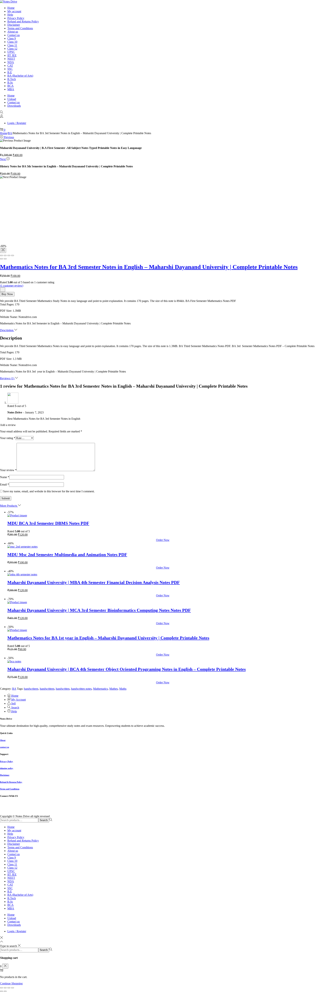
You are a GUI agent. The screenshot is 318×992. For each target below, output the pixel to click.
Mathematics (100, 688)
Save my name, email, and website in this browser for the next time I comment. (49, 491)
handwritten (63, 688)
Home (3, 133)
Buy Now (7, 294)
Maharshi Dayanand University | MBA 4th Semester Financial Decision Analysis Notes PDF (93, 582)
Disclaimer (4, 775)
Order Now (162, 540)
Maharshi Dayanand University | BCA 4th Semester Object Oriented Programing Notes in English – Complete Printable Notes (126, 669)
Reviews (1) (7, 378)
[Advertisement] (159, 206)
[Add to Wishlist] (2, 289)
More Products (9, 505)
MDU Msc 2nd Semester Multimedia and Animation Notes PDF (67, 554)
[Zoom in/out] (12, 255)
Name (4, 477)
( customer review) (11, 285)
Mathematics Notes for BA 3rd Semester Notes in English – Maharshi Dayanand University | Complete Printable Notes (149, 267)
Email (4, 484)
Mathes (113, 688)
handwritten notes (81, 688)
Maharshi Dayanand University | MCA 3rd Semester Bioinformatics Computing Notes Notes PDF (99, 610)
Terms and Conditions (9, 789)
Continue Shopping (11, 983)
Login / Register (16, 123)
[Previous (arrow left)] (1, 258)
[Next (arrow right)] (5, 258)
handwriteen (31, 688)
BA (10, 133)
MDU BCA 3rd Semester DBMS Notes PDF (48, 523)
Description (7, 330)
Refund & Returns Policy (11, 782)
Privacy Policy (6, 761)
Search (44, 820)
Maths (122, 688)
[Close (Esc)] (1, 255)
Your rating (7, 438)
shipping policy (6, 768)
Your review (8, 470)
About (3, 740)
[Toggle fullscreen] (8, 255)
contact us (4, 747)
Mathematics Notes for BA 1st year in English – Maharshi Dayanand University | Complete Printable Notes (108, 638)
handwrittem (47, 688)
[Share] (5, 255)
